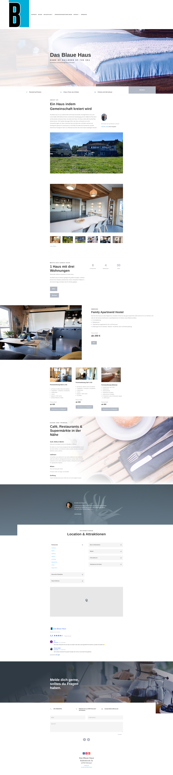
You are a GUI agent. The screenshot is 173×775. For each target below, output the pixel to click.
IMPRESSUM (86, 765)
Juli (54, 641)
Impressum (84, 14)
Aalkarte (53, 556)
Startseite (34, 14)
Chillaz (53, 565)
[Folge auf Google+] (89, 753)
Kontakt (76, 14)
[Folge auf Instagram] (88, 739)
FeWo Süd (96, 147)
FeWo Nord (107, 147)
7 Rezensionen (67, 636)
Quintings (53, 559)
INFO (53, 289)
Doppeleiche (54, 562)
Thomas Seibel (57, 648)
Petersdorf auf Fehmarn (35, 92)
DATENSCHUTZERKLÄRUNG (86, 767)
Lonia (106, 126)
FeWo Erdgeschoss (85, 151)
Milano (53, 550)
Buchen (40, 14)
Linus (102, 126)
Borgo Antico (54, 567)
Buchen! (142, 90)
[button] (87, 600)
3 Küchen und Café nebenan (105, 92)
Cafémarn (53, 548)
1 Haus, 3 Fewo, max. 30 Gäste (71, 92)
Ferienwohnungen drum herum (63, 14)
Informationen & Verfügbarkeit (59, 409)
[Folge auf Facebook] (84, 739)
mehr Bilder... (53, 246)
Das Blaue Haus (48, 14)
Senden (120, 734)
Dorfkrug (53, 553)
